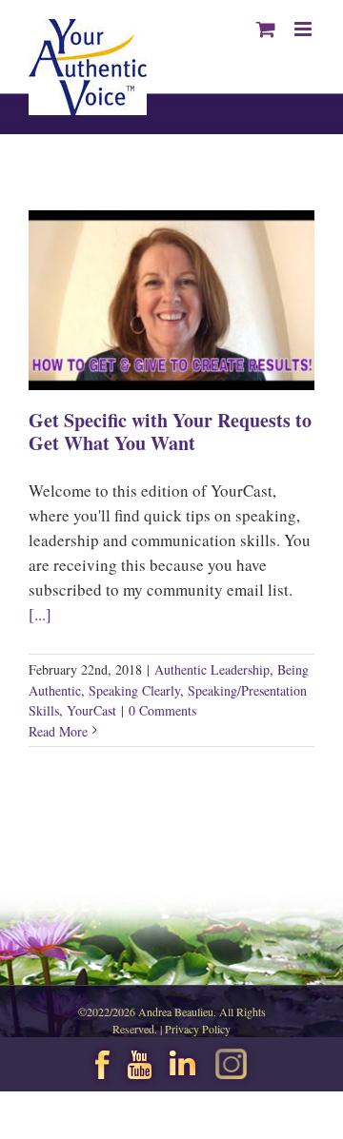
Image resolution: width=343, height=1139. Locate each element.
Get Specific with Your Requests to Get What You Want (170, 431)
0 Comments (162, 710)
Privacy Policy (198, 1028)
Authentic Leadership (212, 669)
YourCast (91, 710)
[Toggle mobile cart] (265, 29)
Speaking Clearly (134, 690)
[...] (40, 614)
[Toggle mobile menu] (304, 29)
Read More (58, 731)
